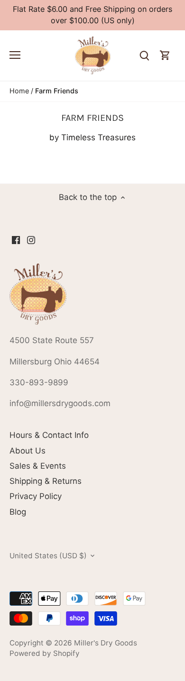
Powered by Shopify (44, 653)
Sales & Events (37, 466)
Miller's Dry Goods (105, 642)
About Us (27, 450)
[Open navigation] (14, 55)
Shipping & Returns (45, 481)
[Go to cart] (165, 56)
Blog (17, 512)
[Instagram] (31, 239)
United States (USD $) (48, 556)
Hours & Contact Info (49, 435)
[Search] (144, 56)
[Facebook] (16, 239)
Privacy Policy (35, 496)
